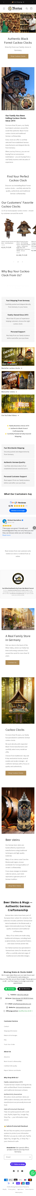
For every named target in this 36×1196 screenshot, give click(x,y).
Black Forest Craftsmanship (12, 1061)
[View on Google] (4, 521)
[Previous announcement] (4, 2)
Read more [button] (6, 535)
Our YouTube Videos (9, 415)
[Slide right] (22, 262)
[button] (4, 8)
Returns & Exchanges (10, 1035)
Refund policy (18, 1192)
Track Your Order (9, 1044)
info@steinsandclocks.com (22, 1004)
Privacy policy (12, 1189)
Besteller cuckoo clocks (11, 368)
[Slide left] (13, 262)
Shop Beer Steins (14, 886)
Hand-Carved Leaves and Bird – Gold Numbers (9, 242)
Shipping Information (10, 1031)
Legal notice (20, 1189)
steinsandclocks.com (23, 1007)
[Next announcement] (32, 2)
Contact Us (12, 662)
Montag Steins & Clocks (17, 1187)
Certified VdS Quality (10, 1066)
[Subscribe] (30, 1157)
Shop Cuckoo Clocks (18, 56)
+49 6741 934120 (22, 995)
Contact (6, 1026)
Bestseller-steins (8, 392)
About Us (7, 1057)
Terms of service (29, 1189)
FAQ (5, 1040)
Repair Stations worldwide (12, 1070)
